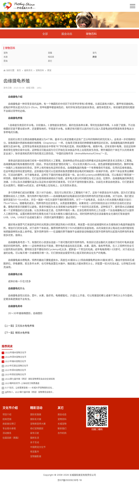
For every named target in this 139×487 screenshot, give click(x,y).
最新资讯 (28, 70)
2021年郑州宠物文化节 (15, 370)
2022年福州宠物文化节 (15, 352)
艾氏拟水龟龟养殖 (24, 325)
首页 (19, 70)
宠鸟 (95, 53)
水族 (6, 57)
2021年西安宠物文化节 (15, 374)
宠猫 (50, 53)
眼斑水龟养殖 (22, 332)
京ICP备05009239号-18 (69, 480)
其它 (50, 61)
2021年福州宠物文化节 (15, 361)
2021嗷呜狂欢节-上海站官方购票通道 (22, 383)
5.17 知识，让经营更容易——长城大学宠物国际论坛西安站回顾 (33, 387)
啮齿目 (51, 57)
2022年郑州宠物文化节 (15, 357)
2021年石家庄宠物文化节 (16, 365)
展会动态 (66, 33)
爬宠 (95, 57)
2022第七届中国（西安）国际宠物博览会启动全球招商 (30, 379)
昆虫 (6, 61)
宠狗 (6, 53)
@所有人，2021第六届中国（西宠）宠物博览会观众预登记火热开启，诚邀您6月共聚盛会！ (46, 392)
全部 (45, 33)
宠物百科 (91, 33)
